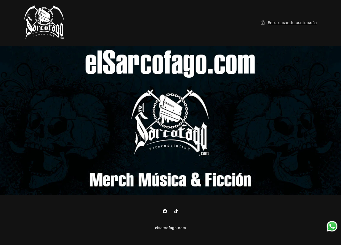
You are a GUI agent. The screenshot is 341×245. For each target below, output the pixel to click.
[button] (288, 22)
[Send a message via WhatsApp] (332, 226)
